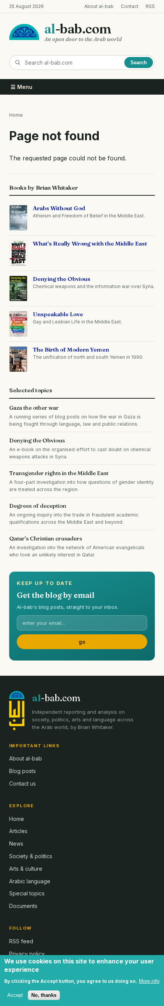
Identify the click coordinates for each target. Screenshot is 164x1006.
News (16, 843)
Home (16, 115)
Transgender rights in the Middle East (58, 473)
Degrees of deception (37, 505)
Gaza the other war (34, 407)
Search (138, 62)
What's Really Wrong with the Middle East (90, 243)
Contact (129, 6)
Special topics (27, 893)
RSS (150, 6)
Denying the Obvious (61, 278)
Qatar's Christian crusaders (45, 538)
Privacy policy (27, 954)
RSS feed (21, 941)
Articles (18, 831)
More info (149, 981)
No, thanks (43, 995)
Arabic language (29, 881)
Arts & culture (25, 868)
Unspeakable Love (58, 314)
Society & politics (30, 856)
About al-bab (99, 6)
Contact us (22, 783)
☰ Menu (21, 87)
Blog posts (22, 771)
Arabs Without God (59, 208)
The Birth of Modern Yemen (71, 349)
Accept (15, 995)
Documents (23, 906)
